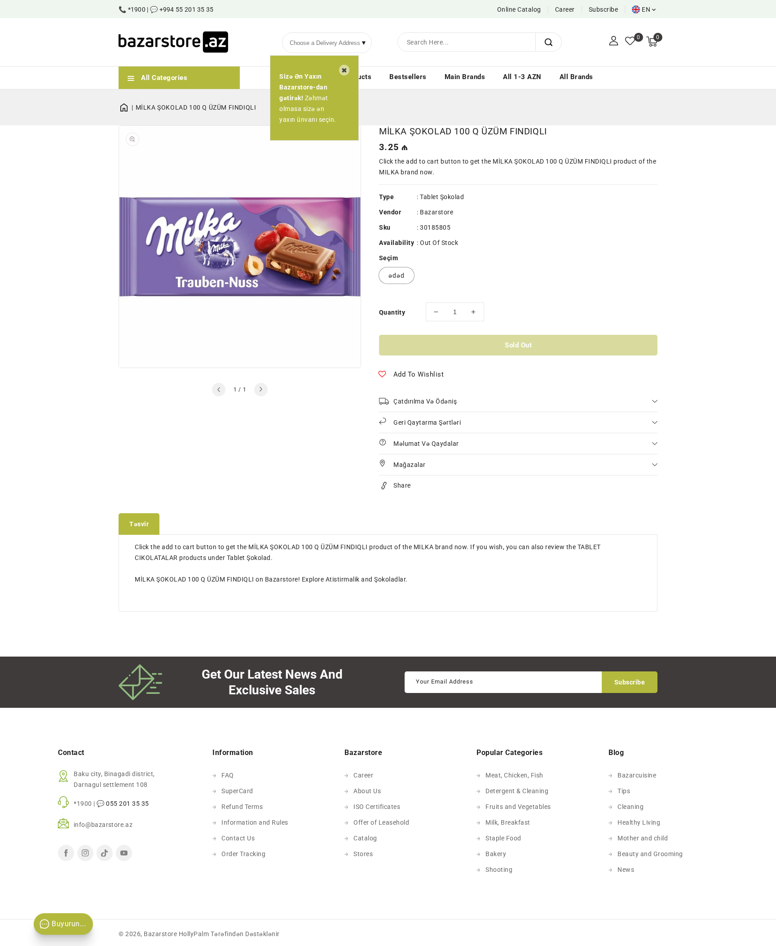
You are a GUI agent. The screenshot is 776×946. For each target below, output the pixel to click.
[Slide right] (261, 389)
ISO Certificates (376, 806)
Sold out (518, 345)
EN (646, 9)
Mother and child (642, 838)
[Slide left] (218, 389)
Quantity (392, 312)
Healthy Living (638, 822)
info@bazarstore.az (103, 824)
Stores (363, 853)
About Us (367, 791)
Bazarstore (436, 212)
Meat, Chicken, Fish (514, 775)
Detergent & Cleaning (516, 791)
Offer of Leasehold (381, 822)
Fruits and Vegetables (518, 806)
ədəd (396, 275)
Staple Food (503, 838)
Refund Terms (242, 806)
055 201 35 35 (127, 803)
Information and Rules (254, 822)
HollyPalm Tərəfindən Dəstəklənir (229, 933)
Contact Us (238, 838)
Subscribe (603, 9)
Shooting (498, 869)
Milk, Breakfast (507, 822)
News (625, 869)
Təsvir (139, 524)
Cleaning (630, 806)
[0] (630, 42)
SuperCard (237, 791)
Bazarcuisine (636, 775)
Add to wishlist (418, 374)
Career (565, 9)
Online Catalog (519, 9)
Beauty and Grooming (650, 853)
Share (402, 485)
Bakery (495, 853)
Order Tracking (243, 853)
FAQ (227, 775)
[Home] (127, 107)
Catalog (365, 838)
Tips (623, 791)
